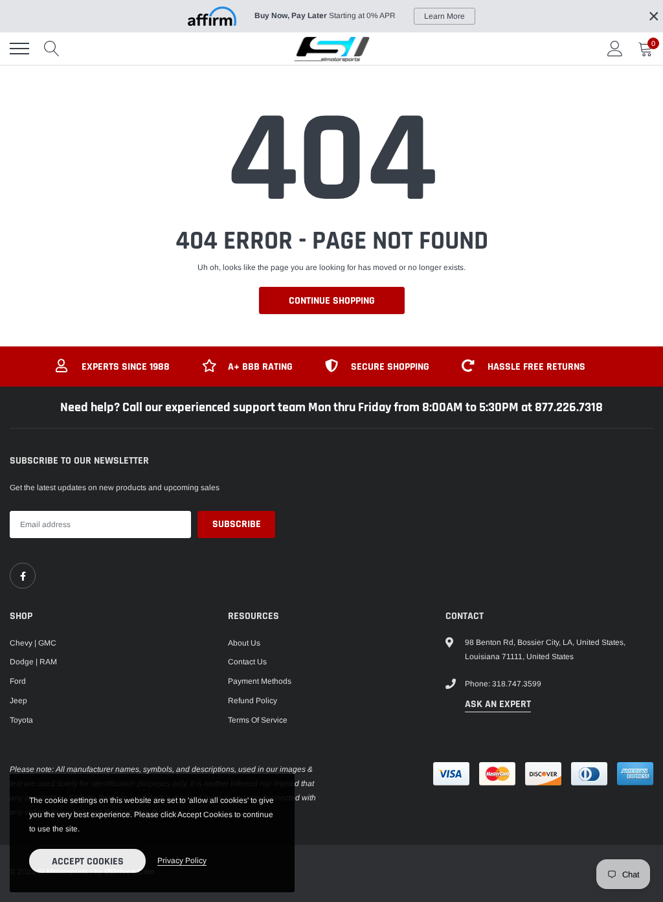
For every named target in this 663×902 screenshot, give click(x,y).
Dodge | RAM (33, 661)
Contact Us (247, 661)
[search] (52, 48)
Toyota (21, 720)
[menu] (19, 48)
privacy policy (182, 860)
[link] (23, 576)
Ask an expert (498, 704)
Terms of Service (257, 720)
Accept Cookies (88, 861)
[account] (615, 48)
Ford (18, 681)
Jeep (18, 700)
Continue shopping (332, 301)
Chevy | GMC (33, 643)
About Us (244, 643)
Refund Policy (252, 700)
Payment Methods (259, 681)
